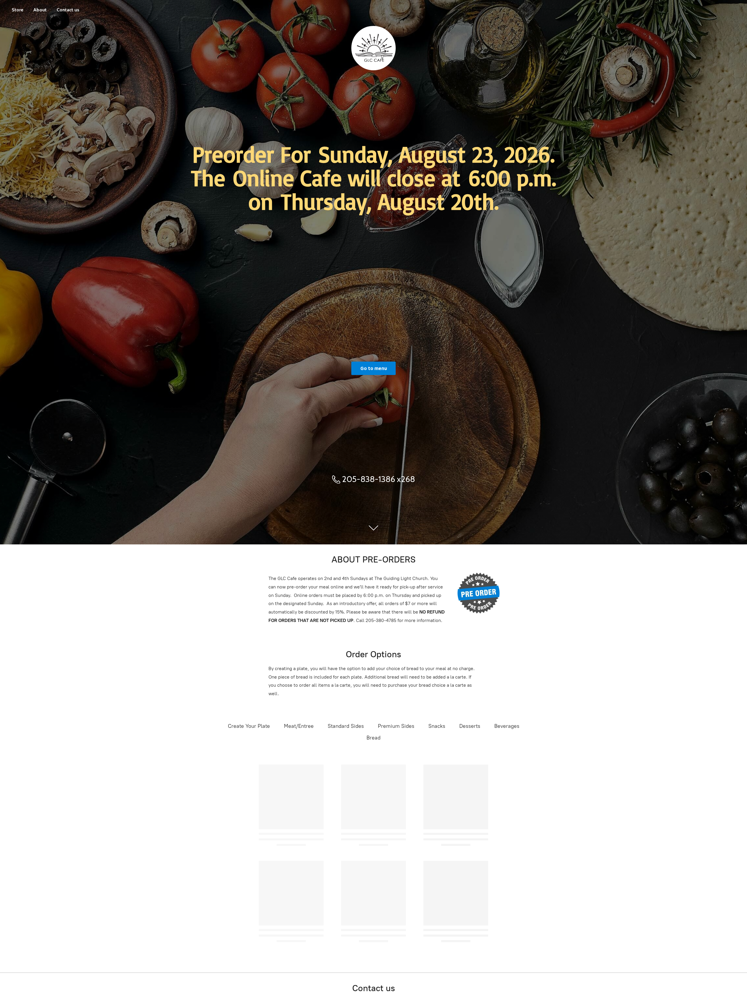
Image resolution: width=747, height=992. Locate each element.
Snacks (436, 726)
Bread (373, 738)
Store (17, 10)
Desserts (469, 726)
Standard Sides (346, 726)
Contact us (68, 10)
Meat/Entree (299, 726)
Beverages (506, 726)
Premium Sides (396, 726)
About (40, 10)
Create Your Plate (249, 726)
